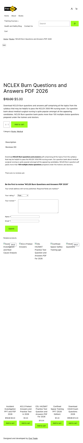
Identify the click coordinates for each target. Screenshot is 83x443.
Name (8, 217)
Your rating (10, 195)
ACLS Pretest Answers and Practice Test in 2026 (26, 410)
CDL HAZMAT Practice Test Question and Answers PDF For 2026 (41, 411)
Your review (10, 201)
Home (5, 39)
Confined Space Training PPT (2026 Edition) (57, 410)
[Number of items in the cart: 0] (76, 9)
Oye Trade (33, 438)
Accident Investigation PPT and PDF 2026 (10, 410)
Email (7, 221)
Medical (20, 131)
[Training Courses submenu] (18, 21)
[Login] (71, 9)
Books (11, 39)
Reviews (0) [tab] (11, 147)
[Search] (75, 23)
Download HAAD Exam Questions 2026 (73, 410)
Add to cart (19, 124)
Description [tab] (11, 142)
